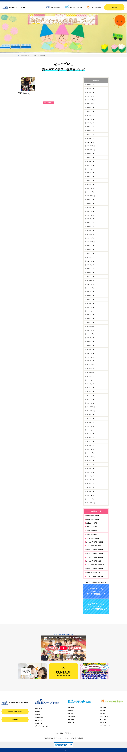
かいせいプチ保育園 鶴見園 (93, 546)
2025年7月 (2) (90, 115)
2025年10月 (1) (91, 103)
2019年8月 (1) (90, 380)
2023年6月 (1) (90, 211)
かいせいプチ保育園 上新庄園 (94, 553)
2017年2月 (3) (90, 487)
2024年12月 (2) (91, 142)
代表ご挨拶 (38, 708)
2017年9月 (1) (90, 460)
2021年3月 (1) (90, 314)
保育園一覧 (38, 723)
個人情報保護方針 (50, 738)
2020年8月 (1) (90, 341)
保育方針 (38, 714)
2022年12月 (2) (91, 234)
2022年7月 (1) (90, 253)
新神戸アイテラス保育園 (93, 572)
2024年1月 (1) (90, 184)
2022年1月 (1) (90, 276)
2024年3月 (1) (90, 176)
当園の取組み (39, 717)
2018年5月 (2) (90, 430)
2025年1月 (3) (90, 138)
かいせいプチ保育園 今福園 (93, 561)
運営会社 (80, 738)
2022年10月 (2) (91, 242)
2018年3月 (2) (90, 437)
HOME (19, 55)
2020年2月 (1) (90, 357)
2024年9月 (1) (90, 153)
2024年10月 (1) (91, 150)
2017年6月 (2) (90, 472)
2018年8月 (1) (90, 418)
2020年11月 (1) (91, 330)
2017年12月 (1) (91, 449)
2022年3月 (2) (90, 268)
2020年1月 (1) (90, 361)
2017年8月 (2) (90, 464)
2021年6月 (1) (90, 303)
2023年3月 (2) (90, 222)
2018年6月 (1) (90, 426)
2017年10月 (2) (91, 456)
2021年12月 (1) (91, 280)
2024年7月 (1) (90, 161)
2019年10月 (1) (91, 372)
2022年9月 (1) (90, 245)
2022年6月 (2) (90, 257)
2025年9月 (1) (90, 107)
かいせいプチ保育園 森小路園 (94, 557)
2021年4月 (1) (90, 311)
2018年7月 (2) (90, 422)
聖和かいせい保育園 (91, 527)
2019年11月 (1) (91, 368)
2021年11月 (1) (91, 284)
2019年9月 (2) (90, 376)
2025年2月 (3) (90, 134)
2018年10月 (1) (91, 410)
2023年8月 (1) (90, 203)
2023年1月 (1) (90, 230)
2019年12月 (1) (91, 364)
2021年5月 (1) (90, 307)
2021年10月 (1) (91, 288)
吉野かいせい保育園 (91, 534)
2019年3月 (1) (90, 395)
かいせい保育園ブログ (27, 55)
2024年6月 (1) (90, 165)
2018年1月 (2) (90, 445)
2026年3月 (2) (90, 84)
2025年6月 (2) (90, 119)
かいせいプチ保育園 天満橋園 (94, 549)
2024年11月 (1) (91, 146)
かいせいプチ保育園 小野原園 (94, 568)
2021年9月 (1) (90, 291)
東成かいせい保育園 (91, 530)
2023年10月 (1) (91, 196)
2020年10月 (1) (91, 334)
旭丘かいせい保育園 (91, 523)
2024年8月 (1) (90, 157)
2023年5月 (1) (90, 215)
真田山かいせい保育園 (92, 519)
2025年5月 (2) (90, 123)
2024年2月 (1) (90, 180)
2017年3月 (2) (90, 483)
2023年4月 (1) (90, 219)
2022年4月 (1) (90, 265)
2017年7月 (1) (90, 468)
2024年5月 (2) (90, 169)
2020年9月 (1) (90, 338)
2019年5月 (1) (90, 387)
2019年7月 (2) (90, 384)
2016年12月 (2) (91, 495)
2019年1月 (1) (90, 403)
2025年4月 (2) (90, 126)
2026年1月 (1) (90, 92)
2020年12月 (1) (91, 326)
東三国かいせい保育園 (92, 538)
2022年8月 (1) (90, 249)
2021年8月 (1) (90, 295)
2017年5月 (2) (90, 476)
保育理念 (38, 711)
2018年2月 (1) (90, 441)
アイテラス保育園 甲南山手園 (94, 576)
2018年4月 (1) (90, 433)
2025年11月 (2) (91, 100)
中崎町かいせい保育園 (92, 515)
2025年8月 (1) (90, 111)
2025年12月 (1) (91, 96)
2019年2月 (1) (90, 399)
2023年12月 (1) (91, 188)
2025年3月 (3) (90, 130)
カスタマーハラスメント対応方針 (66, 738)
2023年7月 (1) (90, 207)
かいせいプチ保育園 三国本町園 (95, 565)
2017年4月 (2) (90, 480)
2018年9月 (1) (90, 414)
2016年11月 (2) (91, 499)
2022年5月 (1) (90, 261)
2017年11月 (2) (91, 453)
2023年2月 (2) (90, 226)
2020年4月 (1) (90, 349)
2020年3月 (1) (90, 353)
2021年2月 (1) (90, 318)
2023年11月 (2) (91, 192)
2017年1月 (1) (90, 491)
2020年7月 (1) (90, 345)
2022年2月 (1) (90, 272)
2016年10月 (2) (91, 503)
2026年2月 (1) (90, 88)
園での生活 (38, 720)
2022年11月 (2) (91, 238)
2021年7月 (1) (90, 299)
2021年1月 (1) (90, 322)
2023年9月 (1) (90, 199)
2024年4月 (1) (90, 172)
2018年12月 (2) (91, 407)
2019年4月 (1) (90, 391)
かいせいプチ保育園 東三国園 (94, 542)
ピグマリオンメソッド (41, 726)
